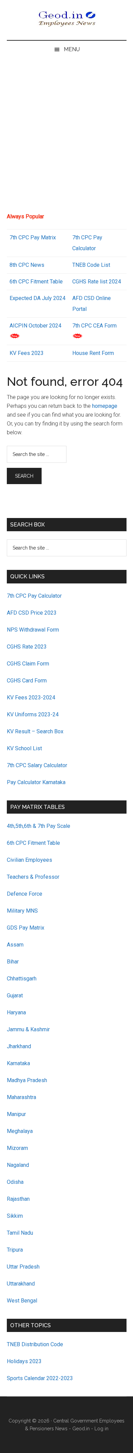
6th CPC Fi (22, 281)
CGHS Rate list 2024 (96, 281)
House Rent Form (93, 353)
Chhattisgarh (21, 978)
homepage (104, 406)
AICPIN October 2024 (35, 325)
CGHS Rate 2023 (27, 646)
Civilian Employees (29, 860)
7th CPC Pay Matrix (33, 237)
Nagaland (18, 1165)
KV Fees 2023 (27, 353)
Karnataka (18, 1063)
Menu (72, 49)
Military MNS (22, 911)
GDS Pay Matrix (25, 927)
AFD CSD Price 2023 (32, 613)
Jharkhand (19, 1046)
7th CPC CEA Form (94, 325)
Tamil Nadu (20, 1233)
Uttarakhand (21, 1283)
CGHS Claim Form (28, 663)
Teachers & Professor (33, 877)
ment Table (49, 281)
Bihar (13, 961)
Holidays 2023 (25, 1361)
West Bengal (22, 1300)
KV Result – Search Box (35, 731)
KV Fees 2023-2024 (31, 697)
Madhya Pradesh (27, 1080)
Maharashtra (21, 1097)
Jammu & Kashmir (28, 1029)
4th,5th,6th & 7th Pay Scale (38, 826)
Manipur (16, 1114)
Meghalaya (20, 1131)
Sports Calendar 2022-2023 (40, 1378)
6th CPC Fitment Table (33, 843)
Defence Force (24, 894)
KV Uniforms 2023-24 (33, 714)
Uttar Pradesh (23, 1266)
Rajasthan (18, 1199)
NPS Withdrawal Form (33, 629)
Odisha (15, 1182)
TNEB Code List (91, 265)
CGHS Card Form (27, 680)
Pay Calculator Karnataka (36, 782)
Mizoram (17, 1148)
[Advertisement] (66, 138)
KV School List (24, 748)
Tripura (15, 1250)
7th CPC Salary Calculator (37, 765)
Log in (101, 1428)
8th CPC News (27, 265)
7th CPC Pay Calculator (34, 596)
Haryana (16, 1012)
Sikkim (15, 1216)
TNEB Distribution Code (35, 1344)
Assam (15, 944)
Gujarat (15, 995)
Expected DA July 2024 (37, 298)
